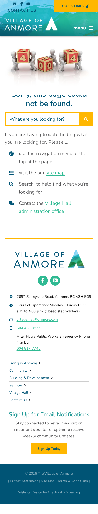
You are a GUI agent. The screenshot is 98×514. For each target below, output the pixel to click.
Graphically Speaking (64, 492)
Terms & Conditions (73, 481)
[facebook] (43, 281)
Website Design (30, 492)
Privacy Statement (24, 481)
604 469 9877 (29, 328)
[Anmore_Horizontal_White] (30, 16)
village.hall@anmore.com (37, 319)
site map (55, 173)
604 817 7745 (29, 348)
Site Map (47, 481)
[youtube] (55, 281)
